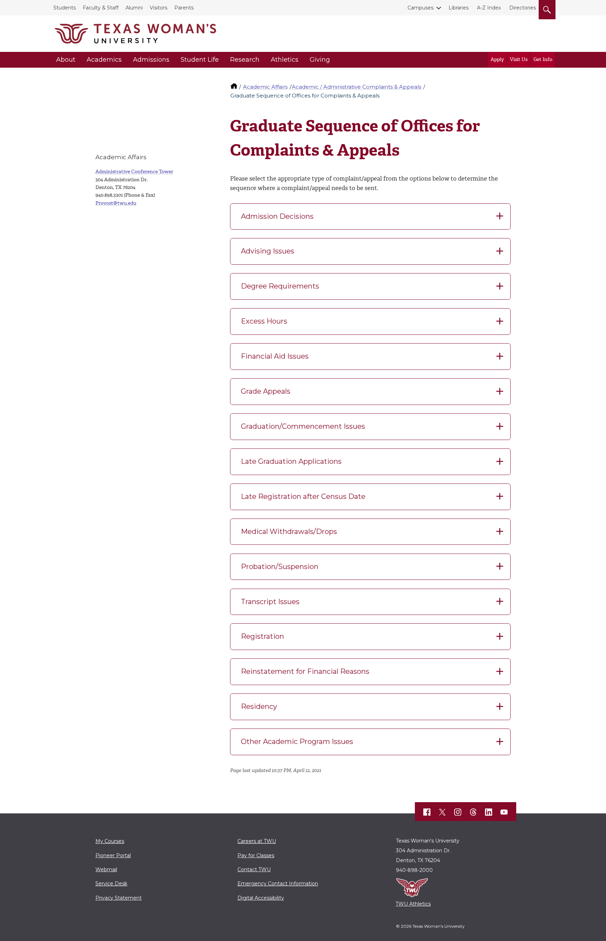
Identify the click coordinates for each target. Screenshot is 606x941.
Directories (522, 8)
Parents (184, 8)
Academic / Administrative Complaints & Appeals (356, 86)
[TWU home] (234, 86)
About (65, 59)
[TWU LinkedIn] (489, 812)
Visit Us (518, 59)
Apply (497, 59)
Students (64, 8)
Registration (262, 636)
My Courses (109, 841)
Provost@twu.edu (115, 203)
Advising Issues (267, 251)
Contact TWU (254, 869)
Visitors (158, 8)
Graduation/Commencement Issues (303, 426)
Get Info (542, 59)
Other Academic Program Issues (297, 741)
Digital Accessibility (260, 898)
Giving (320, 59)
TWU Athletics (413, 904)
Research (245, 59)
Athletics (284, 59)
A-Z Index (489, 8)
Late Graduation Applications (291, 461)
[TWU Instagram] (458, 812)
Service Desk (111, 883)
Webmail (106, 869)
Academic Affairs (265, 86)
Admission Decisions (277, 216)
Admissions (151, 59)
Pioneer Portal (113, 855)
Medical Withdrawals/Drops (289, 531)
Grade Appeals (265, 391)
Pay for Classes (255, 855)
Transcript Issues (270, 601)
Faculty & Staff (101, 8)
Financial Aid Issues (275, 356)
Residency (259, 706)
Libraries (459, 8)
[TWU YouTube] (504, 812)
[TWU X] (442, 812)
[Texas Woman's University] (135, 33)
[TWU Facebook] (427, 812)
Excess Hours (264, 321)
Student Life (200, 59)
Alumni (134, 8)
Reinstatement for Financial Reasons (305, 671)
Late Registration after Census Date (303, 496)
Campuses (420, 8)
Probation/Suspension (279, 566)
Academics (104, 59)
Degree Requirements (280, 286)
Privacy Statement (118, 898)
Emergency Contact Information (277, 883)
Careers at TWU (256, 841)
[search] (547, 8)
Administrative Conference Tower (134, 171)
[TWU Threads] (473, 812)
